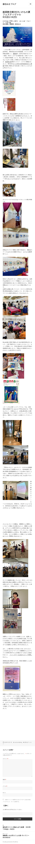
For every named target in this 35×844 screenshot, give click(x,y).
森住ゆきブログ (9, 4)
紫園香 (15, 53)
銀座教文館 (8, 62)
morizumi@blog (18, 742)
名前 (4, 779)
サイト (4, 792)
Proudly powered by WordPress (10, 842)
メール (5, 786)
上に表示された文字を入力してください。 (13, 809)
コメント (5, 758)
